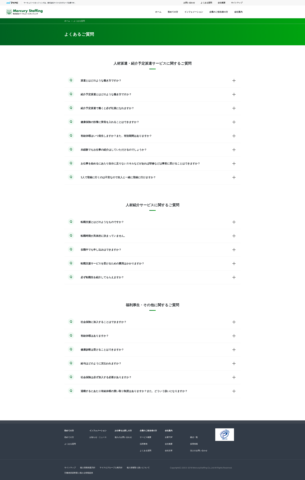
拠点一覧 (194, 437)
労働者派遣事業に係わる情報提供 (78, 473)
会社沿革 (169, 450)
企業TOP (169, 437)
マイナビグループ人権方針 (111, 467)
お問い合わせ (189, 3)
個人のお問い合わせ (123, 437)
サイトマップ (237, 3)
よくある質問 (206, 3)
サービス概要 (145, 437)
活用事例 (143, 444)
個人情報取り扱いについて (138, 467)
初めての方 (69, 437)
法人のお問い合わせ (198, 450)
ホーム (158, 12)
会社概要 (221, 3)
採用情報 (194, 444)
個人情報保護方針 (87, 467)
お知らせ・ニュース (98, 437)
